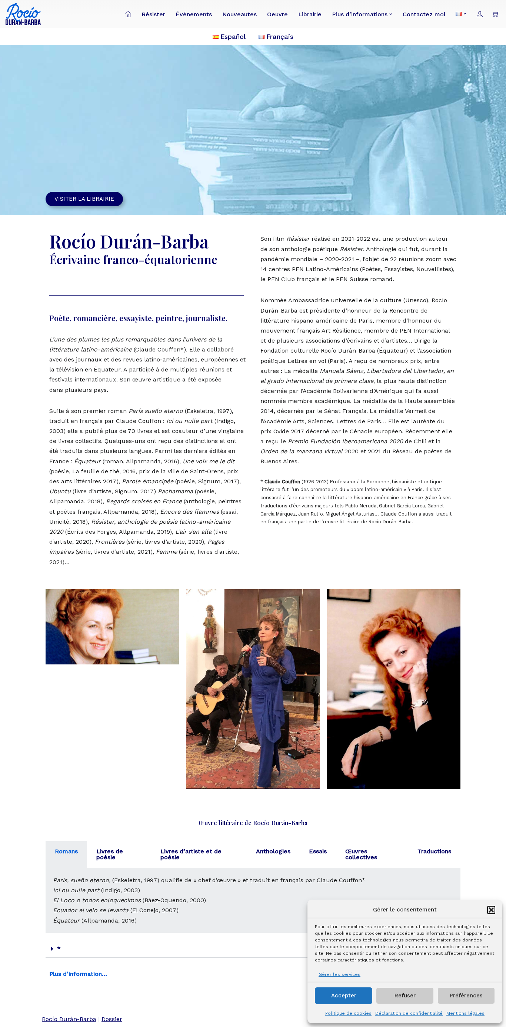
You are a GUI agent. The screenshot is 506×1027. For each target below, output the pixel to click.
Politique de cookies (348, 1013)
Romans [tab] (66, 851)
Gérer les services (339, 974)
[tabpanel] (253, 900)
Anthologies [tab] (273, 851)
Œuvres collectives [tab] (361, 854)
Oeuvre (277, 14)
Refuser (405, 995)
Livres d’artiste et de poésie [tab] (191, 854)
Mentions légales (465, 1013)
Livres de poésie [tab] (109, 854)
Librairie (310, 14)
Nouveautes (239, 14)
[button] (491, 910)
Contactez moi (424, 14)
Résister (153, 14)
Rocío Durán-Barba (69, 1019)
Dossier (111, 1019)
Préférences (466, 995)
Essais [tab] (318, 851)
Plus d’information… (78, 973)
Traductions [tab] (434, 851)
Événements (194, 14)
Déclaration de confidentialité (409, 1013)
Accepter (343, 995)
